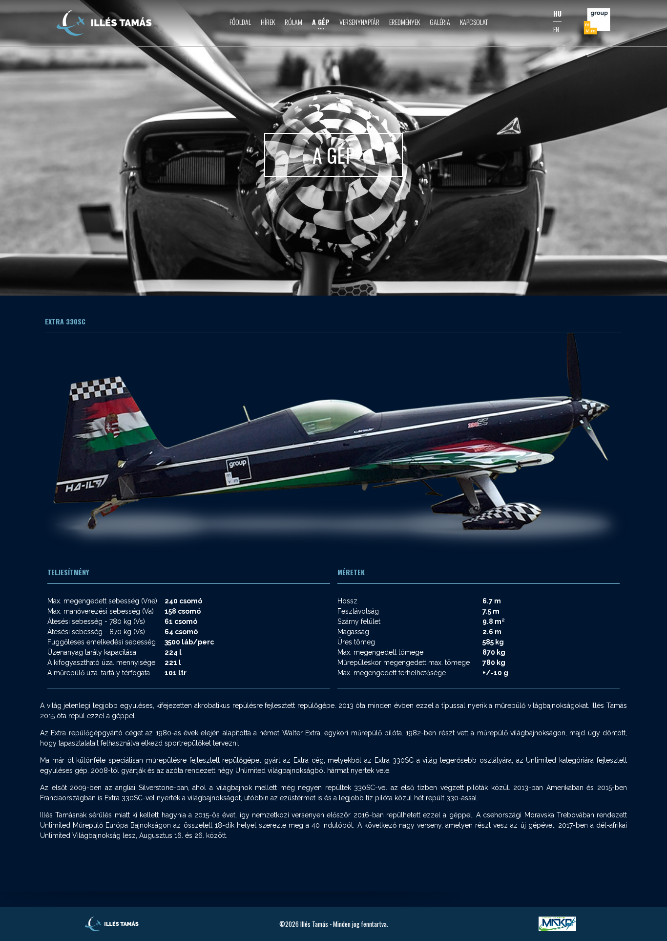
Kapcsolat (474, 22)
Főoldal (240, 22)
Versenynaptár (359, 22)
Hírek (268, 22)
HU (557, 13)
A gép (321, 22)
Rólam (293, 22)
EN (556, 29)
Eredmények (404, 22)
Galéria (440, 22)
